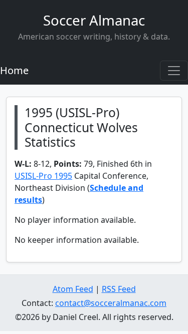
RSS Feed (119, 288)
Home (14, 70)
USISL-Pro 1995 (43, 175)
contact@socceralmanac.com (110, 302)
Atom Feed (73, 288)
